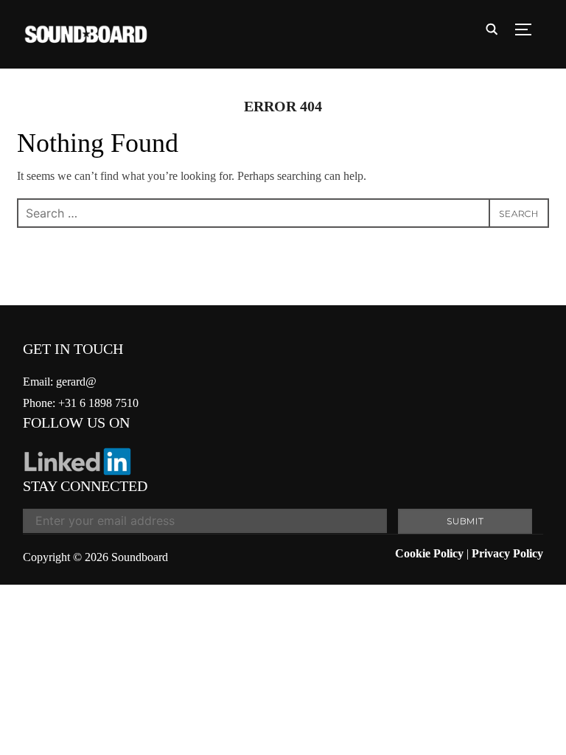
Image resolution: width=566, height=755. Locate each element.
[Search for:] (283, 213)
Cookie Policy (429, 553)
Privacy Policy (507, 553)
